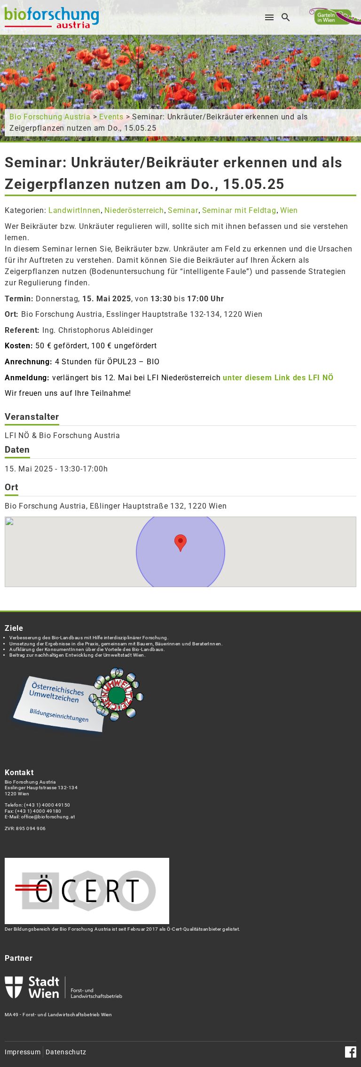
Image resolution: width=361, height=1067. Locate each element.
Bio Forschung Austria (50, 116)
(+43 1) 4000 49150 (47, 805)
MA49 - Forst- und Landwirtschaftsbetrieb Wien (58, 1014)
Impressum (22, 1052)
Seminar (183, 210)
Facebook (350, 1052)
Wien (289, 210)
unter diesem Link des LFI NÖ (278, 377)
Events (111, 116)
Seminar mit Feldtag (239, 210)
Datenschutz (66, 1052)
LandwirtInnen (74, 210)
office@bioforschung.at (48, 816)
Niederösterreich (134, 210)
